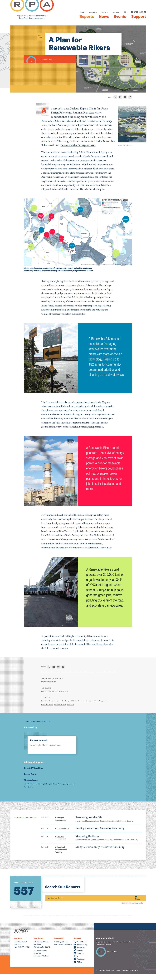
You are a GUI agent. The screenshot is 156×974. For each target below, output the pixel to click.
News (104, 16)
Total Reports (23, 883)
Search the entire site (132, 903)
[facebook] (120, 97)
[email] (125, 97)
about (82, 12)
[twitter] (115, 97)
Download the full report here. (78, 145)
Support (138, 16)
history (105, 12)
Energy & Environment (60, 819)
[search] (125, 12)
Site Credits (134, 970)
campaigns (93, 12)
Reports (87, 16)
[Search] (49, 898)
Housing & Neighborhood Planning (61, 849)
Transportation (63, 828)
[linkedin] (130, 97)
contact (116, 12)
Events (120, 16)
